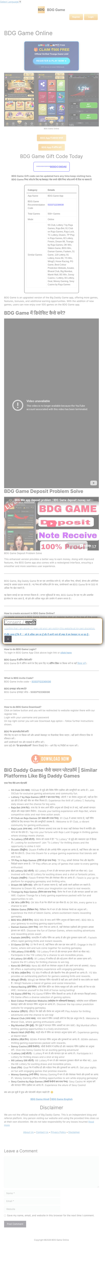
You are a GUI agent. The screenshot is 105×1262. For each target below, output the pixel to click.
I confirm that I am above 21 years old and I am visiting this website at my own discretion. (49, 628)
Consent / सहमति (20, 622)
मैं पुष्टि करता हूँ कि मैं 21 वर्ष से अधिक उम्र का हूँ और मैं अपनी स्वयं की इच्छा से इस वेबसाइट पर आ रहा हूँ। (46, 634)
